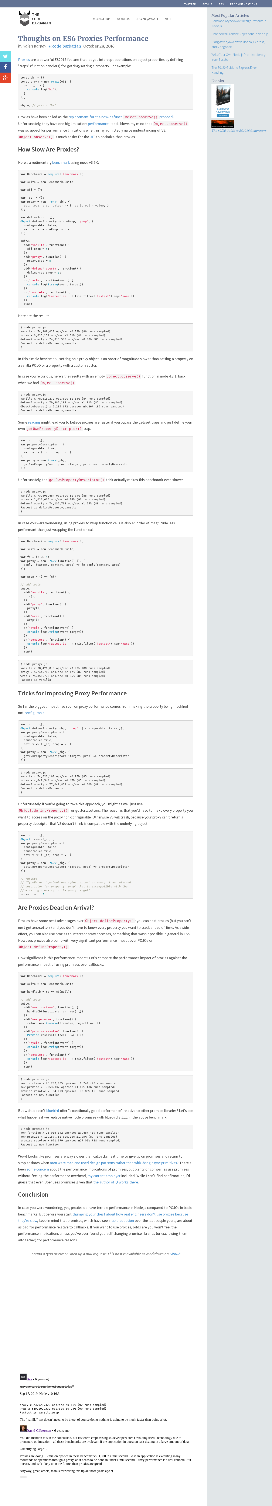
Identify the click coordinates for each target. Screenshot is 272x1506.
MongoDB (101, 18)
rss (221, 3)
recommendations (243, 3)
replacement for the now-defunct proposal (121, 116)
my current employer (104, 1175)
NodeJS (123, 18)
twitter (190, 3)
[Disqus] (105, 1315)
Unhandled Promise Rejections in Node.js (239, 34)
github (207, 3)
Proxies (24, 59)
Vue (168, 18)
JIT (92, 136)
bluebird (52, 1110)
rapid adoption (122, 1220)
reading (34, 422)
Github (174, 1253)
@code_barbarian (64, 46)
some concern (38, 1169)
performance (98, 123)
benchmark (61, 162)
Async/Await (147, 18)
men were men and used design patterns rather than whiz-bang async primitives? (114, 1162)
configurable (34, 712)
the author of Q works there (115, 1182)
